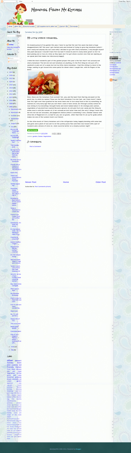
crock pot (17, 413)
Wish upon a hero (15, 289)
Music (17, 424)
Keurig (14, 424)
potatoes (10, 403)
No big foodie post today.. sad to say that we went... (15, 153)
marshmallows (11, 401)
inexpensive (18, 434)
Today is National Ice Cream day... (15, 209)
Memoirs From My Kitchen (116, 31)
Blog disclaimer (29, 26)
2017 (11, 78)
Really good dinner (15, 327)
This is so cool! (16, 323)
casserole (9, 432)
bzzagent (18, 430)
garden (35, 136)
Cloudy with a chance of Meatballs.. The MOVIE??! (16, 167)
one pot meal (14, 371)
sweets (19, 436)
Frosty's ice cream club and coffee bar (14, 407)
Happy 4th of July (15, 319)
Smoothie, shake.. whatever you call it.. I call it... (15, 192)
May (12, 350)
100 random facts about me (47, 26)
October (14, 115)
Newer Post (30, 182)
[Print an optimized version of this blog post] (32, 131)
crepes (19, 432)
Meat (13, 369)
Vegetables (47, 136)
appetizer (10, 383)
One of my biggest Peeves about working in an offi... (16, 338)
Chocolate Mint (16, 331)
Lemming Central (14, 387)
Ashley (11, 44)
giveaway (18, 377)
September (15, 119)
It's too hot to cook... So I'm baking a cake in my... (16, 231)
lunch (8, 436)
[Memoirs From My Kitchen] (115, 50)
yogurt (9, 417)
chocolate (15, 379)
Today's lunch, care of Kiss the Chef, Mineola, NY (15, 268)
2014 (11, 88)
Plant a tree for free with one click (16, 299)
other (10, 360)
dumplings (10, 391)
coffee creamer (16, 397)
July (12, 127)
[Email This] (53, 134)
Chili (15, 393)
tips (13, 405)
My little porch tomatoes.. (16, 160)
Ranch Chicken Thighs (16, 243)
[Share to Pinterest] (60, 134)
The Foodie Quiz (14, 146)
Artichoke (18, 420)
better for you (11, 430)
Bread (9, 379)
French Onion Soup (14, 422)
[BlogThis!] (55, 134)
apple (19, 395)
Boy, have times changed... (16, 285)
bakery (9, 397)
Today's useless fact (16, 141)
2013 (11, 91)
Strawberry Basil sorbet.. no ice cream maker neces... (16, 201)
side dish (13, 436)
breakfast (10, 377)
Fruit (8, 369)
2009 (11, 103)
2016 (11, 81)
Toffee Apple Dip (15, 184)
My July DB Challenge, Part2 (15, 131)
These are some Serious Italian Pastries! (16, 178)
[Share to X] (56, 134)
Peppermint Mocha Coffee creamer (15, 249)
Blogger (78, 449)
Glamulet (9, 424)
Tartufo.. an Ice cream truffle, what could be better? (16, 277)
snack (19, 385)
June (12, 347)
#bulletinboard (11, 420)
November (15, 112)
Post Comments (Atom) (43, 186)
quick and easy (14, 375)
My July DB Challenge (15, 136)
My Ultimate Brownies (15, 294)
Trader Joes (13, 428)
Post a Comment (35, 146)
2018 (11, 75)
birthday (9, 389)
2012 (11, 94)
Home (10, 26)
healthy (19, 399)
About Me (18, 26)
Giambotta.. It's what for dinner (16, 224)
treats (8, 438)
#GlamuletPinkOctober (13, 418)
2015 (11, 85)
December (15, 109)
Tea (8, 428)
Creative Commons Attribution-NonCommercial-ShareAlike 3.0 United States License (115, 69)
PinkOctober (18, 426)
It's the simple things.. (16, 255)
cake (20, 383)
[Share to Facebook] (58, 134)
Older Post (101, 182)
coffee (19, 373)
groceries (9, 434)
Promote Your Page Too (115, 52)
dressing (18, 389)
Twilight (19, 428)
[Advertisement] (65, 166)
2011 (11, 97)
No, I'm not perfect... (14, 315)
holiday (10, 363)
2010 (11, 100)
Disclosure (74, 26)
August (13, 123)
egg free (10, 399)
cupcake (9, 385)
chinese (15, 432)
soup (11, 393)
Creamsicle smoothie (15, 238)
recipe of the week (14, 415)
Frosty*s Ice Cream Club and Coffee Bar (15, 217)
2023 (11, 72)
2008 (11, 107)
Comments (13, 62)
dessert (18, 360)
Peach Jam (14, 311)
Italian (40, 136)
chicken (18, 369)
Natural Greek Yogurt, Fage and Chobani (16, 261)
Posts (11, 58)
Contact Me (63, 26)
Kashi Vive (14, 172)
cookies (15, 365)
